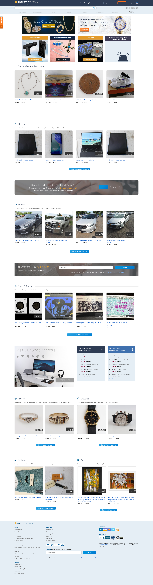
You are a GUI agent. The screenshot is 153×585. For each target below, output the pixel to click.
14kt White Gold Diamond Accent (25, 100)
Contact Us (100, 3)
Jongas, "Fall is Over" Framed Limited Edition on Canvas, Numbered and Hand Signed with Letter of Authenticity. (91, 499)
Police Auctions (22, 12)
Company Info (18, 529)
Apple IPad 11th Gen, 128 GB (24, 160)
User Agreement (109, 272)
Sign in (122, 187)
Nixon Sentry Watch (84, 436)
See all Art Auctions (108, 510)
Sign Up (124, 267)
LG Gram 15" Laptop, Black (119, 369)
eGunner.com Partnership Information (25, 554)
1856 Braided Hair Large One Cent (87, 100)
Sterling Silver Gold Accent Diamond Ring (27, 436)
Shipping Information (52, 534)
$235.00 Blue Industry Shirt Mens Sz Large (28, 497)
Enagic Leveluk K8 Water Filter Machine (122, 355)
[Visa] (105, 529)
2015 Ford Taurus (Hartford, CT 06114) (27, 240)
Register (122, 3)
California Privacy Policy (21, 569)
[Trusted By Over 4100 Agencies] (113, 538)
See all (80, 379)
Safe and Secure (50, 532)
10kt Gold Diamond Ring (52, 436)
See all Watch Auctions (108, 445)
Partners (17, 551)
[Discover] (117, 529)
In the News (18, 532)
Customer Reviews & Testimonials (24, 538)
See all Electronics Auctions (80, 169)
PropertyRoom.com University (22, 558)
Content (1, 22)
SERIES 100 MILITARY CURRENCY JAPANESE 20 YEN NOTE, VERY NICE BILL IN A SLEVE (119, 324)
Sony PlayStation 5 (86, 360)
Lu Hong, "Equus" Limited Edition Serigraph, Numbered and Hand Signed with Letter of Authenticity (121, 499)
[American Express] (113, 529)
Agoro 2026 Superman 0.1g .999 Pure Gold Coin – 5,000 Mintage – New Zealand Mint (59, 323)
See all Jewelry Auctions (46, 445)
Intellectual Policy (19, 573)
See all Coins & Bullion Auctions (79, 335)
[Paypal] (101, 529)
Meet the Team (19, 540)
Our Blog (17, 543)
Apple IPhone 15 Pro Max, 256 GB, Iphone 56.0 (93, 355)
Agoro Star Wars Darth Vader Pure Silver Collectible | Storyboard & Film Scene (88, 323)
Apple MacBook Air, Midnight (85, 160)
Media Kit (17, 534)
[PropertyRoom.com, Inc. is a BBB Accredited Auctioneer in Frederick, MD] (105, 537)
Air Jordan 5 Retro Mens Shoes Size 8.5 (118, 100)
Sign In (131, 3)
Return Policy (18, 571)
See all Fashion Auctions (46, 508)
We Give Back (18, 536)
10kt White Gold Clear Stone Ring (120, 360)
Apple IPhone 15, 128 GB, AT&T (55, 160)
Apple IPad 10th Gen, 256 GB (116, 160)
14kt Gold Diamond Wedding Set (89, 364)
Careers (17, 556)
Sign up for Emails (110, 3)
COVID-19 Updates (51, 540)
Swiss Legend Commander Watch (118, 436)
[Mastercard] (109, 529)
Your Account (49, 529)
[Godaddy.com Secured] (120, 538)
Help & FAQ (49, 538)
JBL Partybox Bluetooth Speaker (55, 100)
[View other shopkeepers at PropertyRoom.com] (44, 390)
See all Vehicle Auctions (79, 251)
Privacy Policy (120, 272)
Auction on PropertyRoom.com (86, 3)
